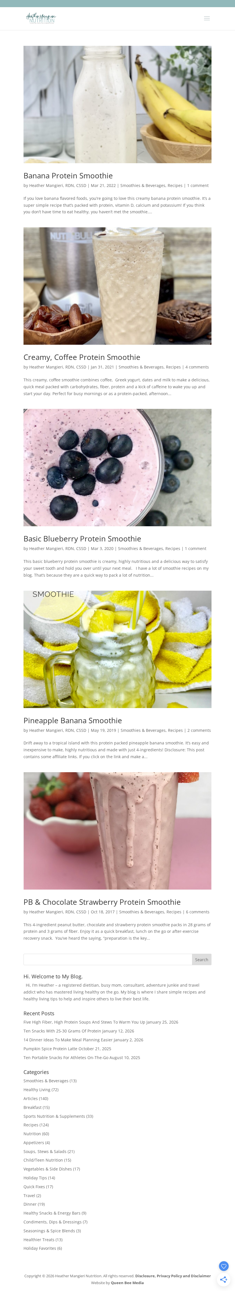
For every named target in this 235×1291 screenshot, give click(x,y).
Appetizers (33, 1142)
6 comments (197, 911)
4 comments (197, 367)
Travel (29, 1195)
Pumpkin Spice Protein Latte (50, 1048)
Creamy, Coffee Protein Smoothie (81, 357)
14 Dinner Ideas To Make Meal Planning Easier (68, 1039)
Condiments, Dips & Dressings (52, 1222)
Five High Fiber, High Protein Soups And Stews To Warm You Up (84, 1022)
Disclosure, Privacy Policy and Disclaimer (173, 1275)
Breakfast (32, 1107)
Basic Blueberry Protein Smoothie (82, 538)
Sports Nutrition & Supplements (54, 1116)
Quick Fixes (34, 1186)
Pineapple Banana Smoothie (72, 720)
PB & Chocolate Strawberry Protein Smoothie (102, 902)
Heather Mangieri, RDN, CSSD (57, 185)
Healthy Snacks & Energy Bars (52, 1213)
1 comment (198, 185)
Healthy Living (36, 1089)
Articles (30, 1098)
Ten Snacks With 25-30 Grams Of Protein (62, 1031)
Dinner (30, 1204)
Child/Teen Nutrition (43, 1160)
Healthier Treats (38, 1239)
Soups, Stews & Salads (44, 1151)
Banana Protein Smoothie (68, 175)
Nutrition (32, 1133)
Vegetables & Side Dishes (47, 1169)
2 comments (199, 730)
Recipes (175, 185)
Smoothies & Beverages (142, 185)
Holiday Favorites (39, 1248)
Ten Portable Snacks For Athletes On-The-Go (65, 1057)
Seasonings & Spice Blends (49, 1230)
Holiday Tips (35, 1177)
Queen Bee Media (127, 1282)
